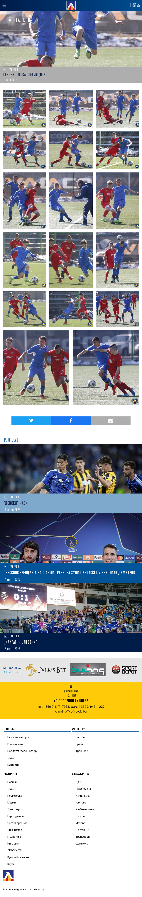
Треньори (82, 750)
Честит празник (17, 823)
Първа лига (14, 836)
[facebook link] (130, 5)
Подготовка (14, 795)
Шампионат (83, 843)
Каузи (11, 864)
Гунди (79, 744)
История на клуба (18, 737)
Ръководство (15, 744)
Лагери (80, 816)
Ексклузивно (83, 788)
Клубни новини (85, 809)
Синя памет (14, 829)
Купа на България (18, 857)
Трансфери (14, 809)
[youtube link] (138, 5)
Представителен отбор (22, 750)
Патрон (80, 737)
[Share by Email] (111, 420)
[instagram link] (134, 5)
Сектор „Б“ (82, 829)
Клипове (81, 802)
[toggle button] (4, 5)
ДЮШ (10, 757)
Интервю (13, 843)
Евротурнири (15, 816)
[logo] (71, 5)
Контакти (13, 764)
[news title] (71, 469)
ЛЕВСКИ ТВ (14, 850)
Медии (11, 802)
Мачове (80, 823)
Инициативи (83, 795)
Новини (11, 782)
